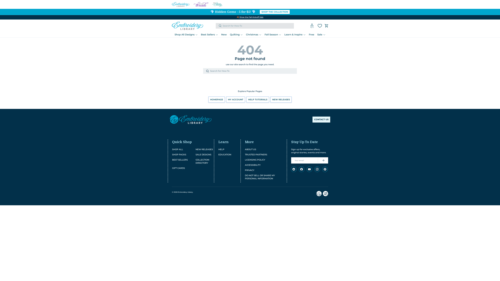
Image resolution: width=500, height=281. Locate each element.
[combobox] (255, 26)
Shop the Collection (274, 12)
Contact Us (321, 119)
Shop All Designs (185, 34)
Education (224, 154)
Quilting (235, 34)
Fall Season (271, 34)
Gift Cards (178, 168)
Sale (319, 34)
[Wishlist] (320, 26)
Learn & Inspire (293, 34)
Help (221, 149)
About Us (250, 149)
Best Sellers (208, 34)
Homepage (216, 99)
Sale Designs (203, 154)
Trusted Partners (256, 154)
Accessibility (253, 165)
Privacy (249, 170)
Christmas (252, 34)
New (224, 34)
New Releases (281, 99)
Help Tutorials (257, 99)
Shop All (177, 149)
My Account (235, 99)
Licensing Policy (255, 160)
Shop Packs (179, 154)
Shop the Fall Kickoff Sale (251, 17)
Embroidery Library (185, 192)
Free (311, 34)
